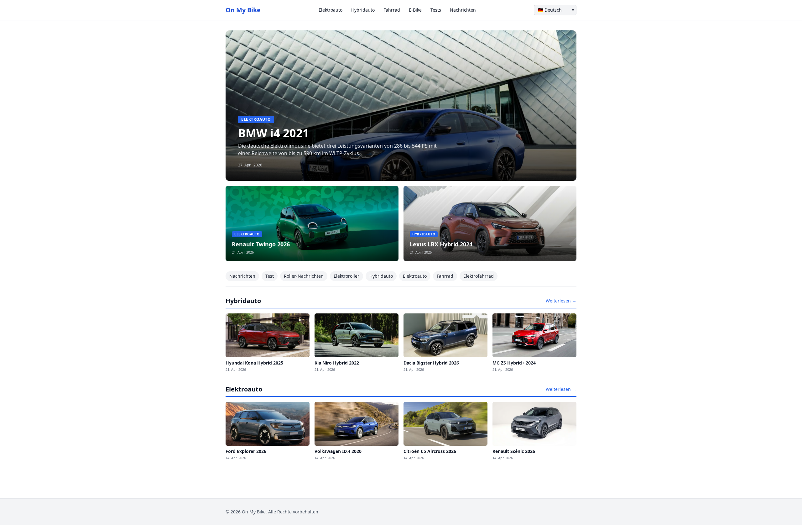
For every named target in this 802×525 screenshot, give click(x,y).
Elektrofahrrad (478, 276)
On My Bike (243, 10)
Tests (435, 10)
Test (269, 276)
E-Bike (415, 10)
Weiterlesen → (561, 301)
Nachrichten (463, 10)
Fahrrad (391, 10)
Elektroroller (346, 276)
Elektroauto (330, 10)
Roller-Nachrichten (304, 276)
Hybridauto (363, 10)
